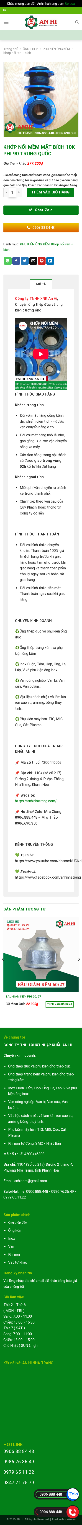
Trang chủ (10, 49)
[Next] (79, 968)
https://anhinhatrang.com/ (36, 801)
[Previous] (3, 968)
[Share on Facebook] (16, 261)
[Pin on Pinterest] (42, 261)
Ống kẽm (15, 1230)
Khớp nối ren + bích (17, 53)
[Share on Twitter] (24, 261)
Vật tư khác (17, 1262)
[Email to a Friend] (33, 261)
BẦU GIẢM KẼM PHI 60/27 (23, 996)
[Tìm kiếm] (77, 22)
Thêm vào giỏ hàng (50, 192)
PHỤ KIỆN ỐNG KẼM (56, 49)
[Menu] (6, 22)
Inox (11, 1238)
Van (11, 1246)
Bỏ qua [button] (70, 3)
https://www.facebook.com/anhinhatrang (48, 877)
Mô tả (41, 284)
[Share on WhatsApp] (8, 261)
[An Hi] (41, 22)
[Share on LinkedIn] (50, 261)
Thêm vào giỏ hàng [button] (59, 1004)
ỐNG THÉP (30, 49)
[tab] (41, 284)
